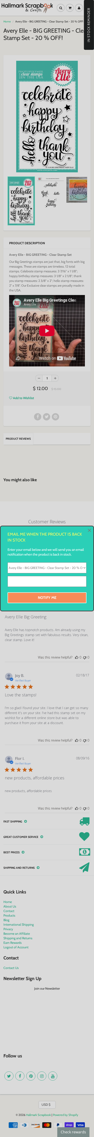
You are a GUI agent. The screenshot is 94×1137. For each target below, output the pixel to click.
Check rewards (73, 1132)
